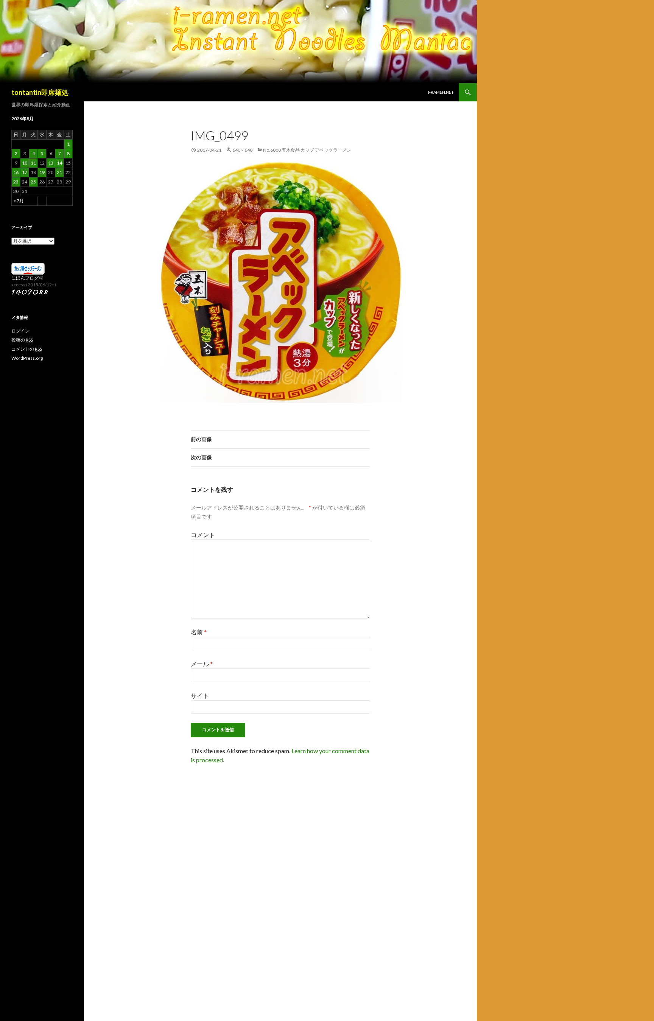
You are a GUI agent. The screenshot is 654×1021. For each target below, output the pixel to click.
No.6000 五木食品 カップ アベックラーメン (307, 150)
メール (202, 663)
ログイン (20, 331)
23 (16, 182)
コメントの (26, 349)
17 (24, 172)
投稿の (22, 340)
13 (50, 163)
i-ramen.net (441, 92)
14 (59, 163)
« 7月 (19, 201)
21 (59, 172)
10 (24, 163)
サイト (200, 695)
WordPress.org (27, 358)
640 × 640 (242, 150)
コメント (203, 534)
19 (42, 172)
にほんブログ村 (27, 278)
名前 (199, 632)
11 (33, 163)
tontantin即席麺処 (40, 92)
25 (33, 182)
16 (16, 172)
